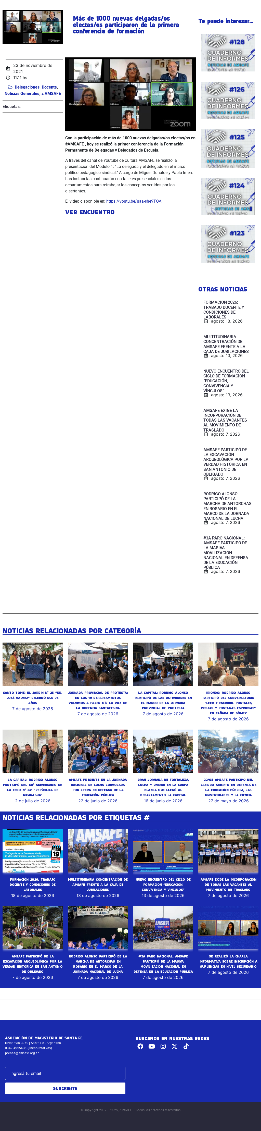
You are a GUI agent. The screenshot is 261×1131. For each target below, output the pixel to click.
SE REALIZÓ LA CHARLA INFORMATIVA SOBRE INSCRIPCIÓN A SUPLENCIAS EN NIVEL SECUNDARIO (228, 961)
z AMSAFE (51, 93)
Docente (49, 87)
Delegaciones (27, 87)
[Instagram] (163, 1046)
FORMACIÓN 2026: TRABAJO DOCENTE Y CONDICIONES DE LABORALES (33, 884)
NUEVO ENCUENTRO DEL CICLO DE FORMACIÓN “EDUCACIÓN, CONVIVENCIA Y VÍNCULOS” (163, 884)
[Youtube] (151, 1046)
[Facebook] (140, 1046)
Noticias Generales (22, 93)
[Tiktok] (186, 1046)
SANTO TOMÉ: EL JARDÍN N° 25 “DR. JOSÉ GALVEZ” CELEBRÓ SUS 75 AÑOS (32, 697)
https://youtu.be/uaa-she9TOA (133, 201)
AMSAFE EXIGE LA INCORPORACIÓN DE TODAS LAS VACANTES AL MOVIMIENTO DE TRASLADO (228, 884)
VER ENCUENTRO (89, 212)
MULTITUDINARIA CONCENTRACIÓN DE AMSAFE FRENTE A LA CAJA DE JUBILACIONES (97, 884)
